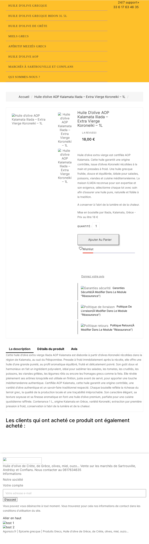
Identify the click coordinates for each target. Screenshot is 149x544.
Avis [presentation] (74, 349)
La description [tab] (19, 349)
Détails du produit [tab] (50, 349)
